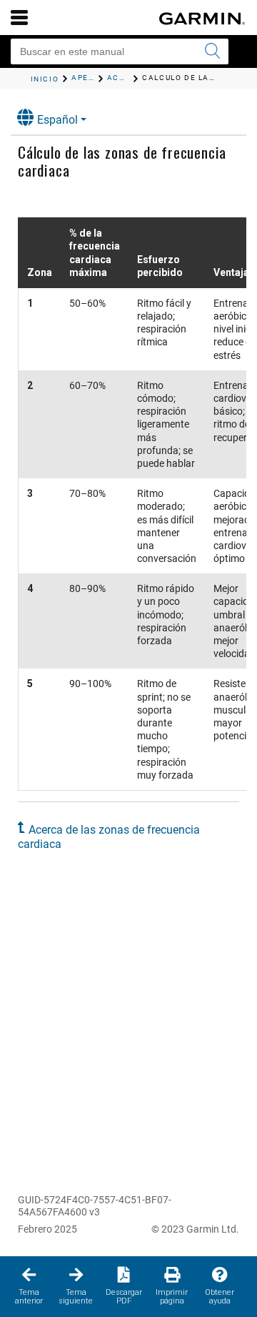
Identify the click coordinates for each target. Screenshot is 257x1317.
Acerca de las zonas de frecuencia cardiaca (109, 837)
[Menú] (19, 17)
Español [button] (57, 120)
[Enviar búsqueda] (212, 51)
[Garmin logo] (202, 18)
